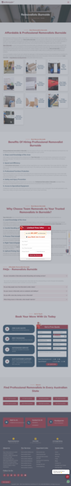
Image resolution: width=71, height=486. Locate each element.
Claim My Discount (35, 255)
